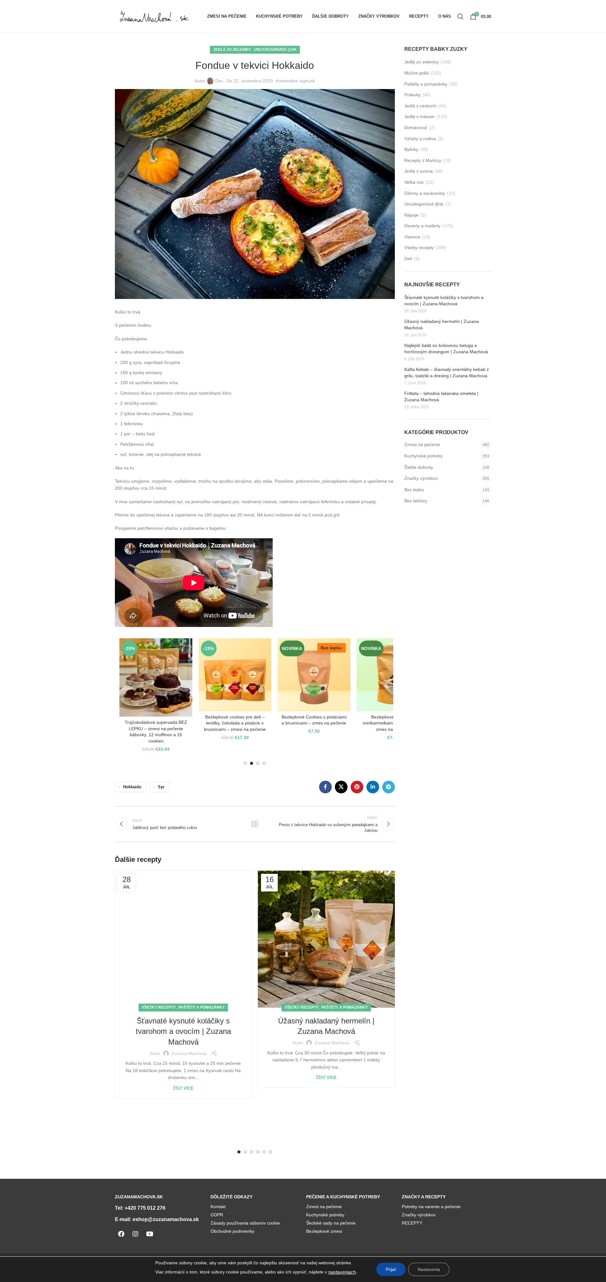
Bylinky (411, 149)
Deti (408, 258)
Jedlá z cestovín (420, 105)
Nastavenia (429, 1269)
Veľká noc (414, 182)
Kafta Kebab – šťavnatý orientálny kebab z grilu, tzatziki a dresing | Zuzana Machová (446, 372)
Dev (219, 80)
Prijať (391, 1269)
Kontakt (218, 1206)
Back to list (255, 824)
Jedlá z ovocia (418, 171)
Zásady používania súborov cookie (245, 1222)
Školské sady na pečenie (331, 1222)
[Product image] (235, 674)
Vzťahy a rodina (420, 138)
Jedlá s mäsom (419, 116)
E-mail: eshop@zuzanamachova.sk (157, 1219)
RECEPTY (412, 1222)
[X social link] (341, 787)
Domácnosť (415, 127)
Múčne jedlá (416, 72)
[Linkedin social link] (372, 787)
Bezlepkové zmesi (324, 1231)
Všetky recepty (159, 1007)
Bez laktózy (415, 500)
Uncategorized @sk (275, 49)
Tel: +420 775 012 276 (140, 1208)
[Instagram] (135, 1234)
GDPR (217, 1214)
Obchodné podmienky (232, 1231)
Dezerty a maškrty (422, 225)
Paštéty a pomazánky (201, 1007)
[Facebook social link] (325, 787)
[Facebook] (121, 1234)
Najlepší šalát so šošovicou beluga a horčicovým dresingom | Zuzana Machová (446, 348)
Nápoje (411, 215)
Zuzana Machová (189, 1053)
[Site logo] (154, 16)
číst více (183, 1088)
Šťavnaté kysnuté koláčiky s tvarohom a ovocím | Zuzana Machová (183, 1031)
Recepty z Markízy (422, 160)
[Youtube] (149, 1234)
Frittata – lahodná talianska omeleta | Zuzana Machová (441, 396)
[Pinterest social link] (357, 787)
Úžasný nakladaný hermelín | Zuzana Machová (441, 324)
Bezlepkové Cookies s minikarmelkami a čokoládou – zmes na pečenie (393, 723)
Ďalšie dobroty (418, 467)
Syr (161, 787)
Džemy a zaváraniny (424, 193)
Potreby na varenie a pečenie (431, 1206)
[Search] (460, 16)
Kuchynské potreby (423, 455)
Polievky (412, 94)
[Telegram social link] (388, 787)
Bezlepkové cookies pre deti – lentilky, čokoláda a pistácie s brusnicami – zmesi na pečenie (235, 723)
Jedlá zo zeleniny (232, 49)
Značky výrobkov (421, 478)
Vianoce (412, 236)
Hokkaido (132, 787)
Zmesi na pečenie (422, 444)
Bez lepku (414, 489)
